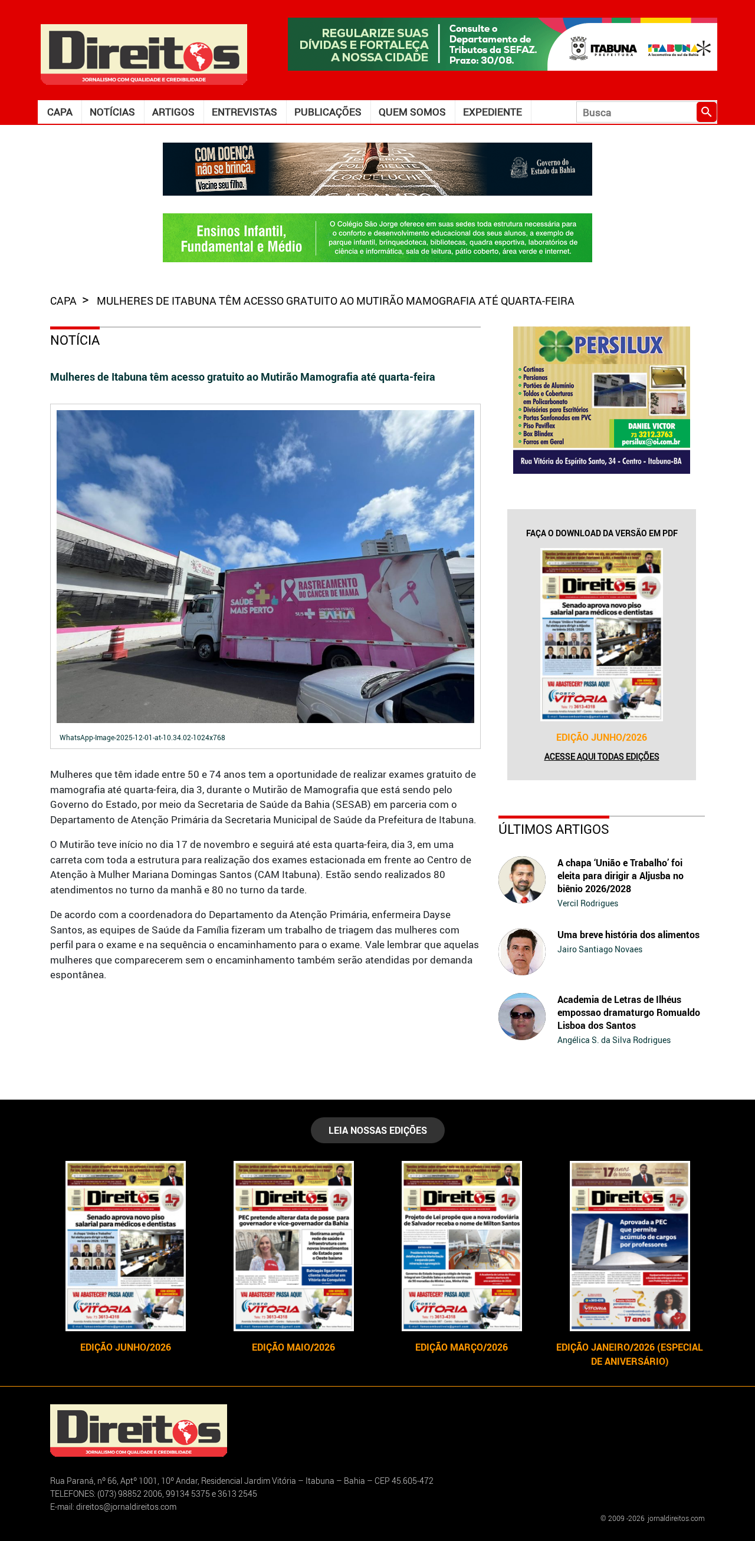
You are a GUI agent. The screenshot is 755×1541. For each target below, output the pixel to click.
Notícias (112, 111)
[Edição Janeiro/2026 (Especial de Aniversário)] (629, 1246)
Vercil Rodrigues (587, 903)
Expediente (492, 111)
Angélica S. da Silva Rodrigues (614, 1039)
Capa (60, 111)
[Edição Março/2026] (461, 1246)
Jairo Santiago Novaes (599, 949)
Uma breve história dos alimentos (628, 934)
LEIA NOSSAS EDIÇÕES (378, 1130)
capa (64, 300)
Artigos (173, 111)
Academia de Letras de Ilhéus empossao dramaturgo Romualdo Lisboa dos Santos (628, 1012)
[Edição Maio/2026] (293, 1246)
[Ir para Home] (144, 53)
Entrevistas (244, 111)
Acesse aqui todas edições (601, 756)
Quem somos (412, 111)
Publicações (328, 111)
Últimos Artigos (553, 828)
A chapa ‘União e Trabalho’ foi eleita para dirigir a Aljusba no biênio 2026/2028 (620, 875)
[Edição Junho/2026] (601, 634)
